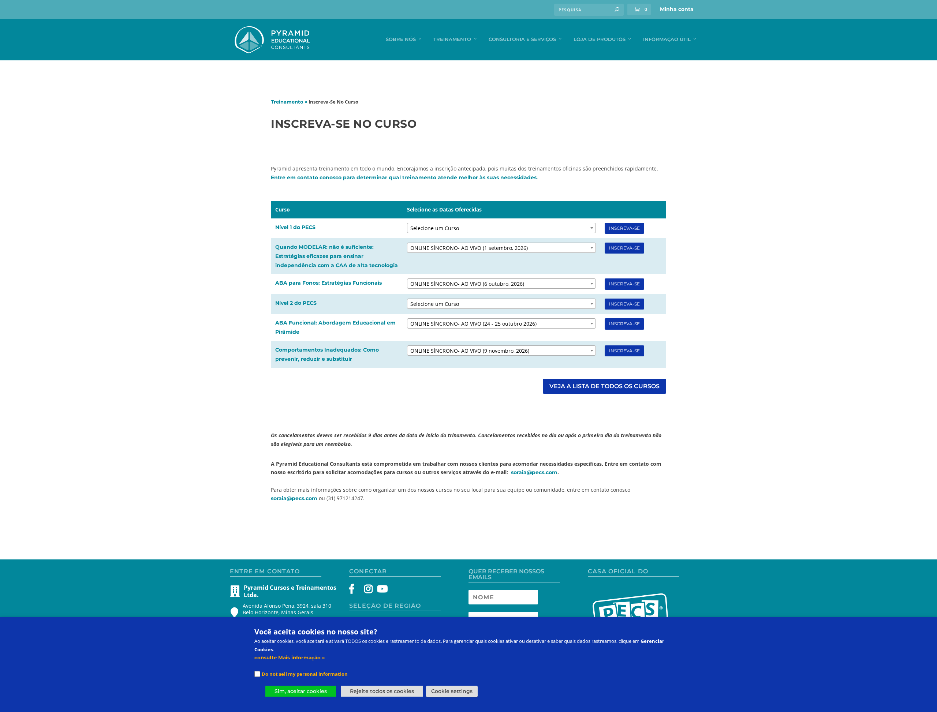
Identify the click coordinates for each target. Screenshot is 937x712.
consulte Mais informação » (289, 657)
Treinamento (452, 39)
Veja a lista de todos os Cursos (604, 386)
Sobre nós (401, 39)
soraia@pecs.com (534, 472)
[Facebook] (355, 590)
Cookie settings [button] (452, 691)
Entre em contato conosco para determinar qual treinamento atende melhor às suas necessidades (404, 177)
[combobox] (501, 228)
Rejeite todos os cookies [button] (382, 691)
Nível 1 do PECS (295, 227)
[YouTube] (381, 590)
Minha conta (677, 9)
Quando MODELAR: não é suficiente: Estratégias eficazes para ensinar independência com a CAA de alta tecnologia (336, 256)
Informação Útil (667, 39)
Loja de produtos (600, 39)
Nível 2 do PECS (296, 303)
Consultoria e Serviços (522, 39)
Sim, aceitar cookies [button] (301, 691)
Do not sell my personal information (305, 674)
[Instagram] (368, 590)
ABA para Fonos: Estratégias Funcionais (328, 283)
